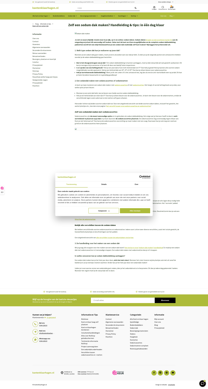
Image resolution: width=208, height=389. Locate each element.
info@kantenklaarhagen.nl (47, 333)
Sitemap (35, 71)
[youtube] (173, 372)
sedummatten (138, 85)
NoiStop (133, 16)
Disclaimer (36, 68)
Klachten (35, 86)
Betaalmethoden (38, 56)
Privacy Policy (37, 74)
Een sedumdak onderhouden (91, 349)
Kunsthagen (122, 16)
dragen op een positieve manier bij (159, 40)
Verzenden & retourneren (41, 50)
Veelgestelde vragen (40, 80)
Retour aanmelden (39, 53)
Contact (35, 41)
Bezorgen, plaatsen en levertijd (44, 59)
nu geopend (51, 317)
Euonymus (134, 340)
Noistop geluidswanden (138, 349)
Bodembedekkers (59, 16)
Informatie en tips (45, 24)
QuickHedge (134, 322)
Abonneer (165, 300)
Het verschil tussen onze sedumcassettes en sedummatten (128, 106)
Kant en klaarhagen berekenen (88, 328)
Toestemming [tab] (71, 184)
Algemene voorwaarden (41, 47)
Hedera (132, 334)
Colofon (35, 62)
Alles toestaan (135, 211)
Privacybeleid (37, 65)
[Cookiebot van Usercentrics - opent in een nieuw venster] (140, 177)
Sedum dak (71, 16)
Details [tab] (104, 184)
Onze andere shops (164, 2)
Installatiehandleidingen (90, 333)
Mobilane (84, 319)
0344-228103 (43, 325)
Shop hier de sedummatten (85, 219)
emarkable (171, 385)
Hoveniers (36, 44)
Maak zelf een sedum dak (40, 26)
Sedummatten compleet (139, 346)
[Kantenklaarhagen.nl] (45, 8)
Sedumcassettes (136, 343)
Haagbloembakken (107, 16)
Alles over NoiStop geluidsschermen (88, 337)
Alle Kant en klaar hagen (40, 16)
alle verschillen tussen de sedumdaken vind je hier (114, 237)
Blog (171, 16)
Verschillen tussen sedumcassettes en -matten (91, 353)
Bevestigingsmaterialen (88, 16)
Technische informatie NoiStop (89, 342)
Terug (37, 24)
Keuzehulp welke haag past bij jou (45, 77)
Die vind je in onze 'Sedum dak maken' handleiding (144, 248)
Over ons (163, 16)
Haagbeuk (133, 337)
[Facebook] (154, 372)
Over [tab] (136, 184)
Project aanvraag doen (89, 346)
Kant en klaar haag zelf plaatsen (89, 323)
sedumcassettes (121, 85)
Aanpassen (102, 211)
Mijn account (159, 319)
